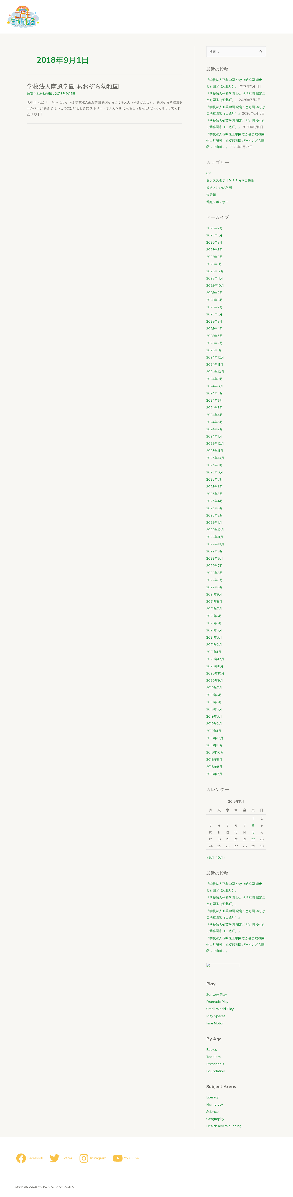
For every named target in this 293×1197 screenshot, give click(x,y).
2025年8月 (214, 300)
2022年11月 (214, 537)
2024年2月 (214, 429)
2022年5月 (214, 580)
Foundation (215, 1071)
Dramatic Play (217, 1002)
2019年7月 (214, 688)
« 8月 (210, 857)
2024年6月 (214, 400)
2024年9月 (214, 379)
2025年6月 (214, 314)
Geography (215, 1119)
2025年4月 (214, 329)
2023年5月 (214, 494)
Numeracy (214, 1104)
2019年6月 (214, 695)
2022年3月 (214, 587)
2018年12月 (214, 738)
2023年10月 (215, 458)
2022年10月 (215, 544)
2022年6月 (214, 573)
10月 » (220, 857)
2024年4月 (214, 415)
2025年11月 (214, 278)
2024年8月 (214, 386)
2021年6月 (214, 616)
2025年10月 (215, 285)
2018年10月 (215, 752)
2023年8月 (214, 472)
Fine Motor (215, 1023)
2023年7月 (214, 479)
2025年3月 (214, 336)
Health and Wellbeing (224, 1126)
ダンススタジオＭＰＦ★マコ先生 (230, 180)
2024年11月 (214, 364)
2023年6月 (214, 487)
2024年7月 (214, 393)
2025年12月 (215, 271)
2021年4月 (214, 630)
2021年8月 (214, 601)
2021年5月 (214, 623)
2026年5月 (214, 242)
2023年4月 (214, 501)
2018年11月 (214, 745)
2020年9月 (214, 680)
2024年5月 (214, 408)
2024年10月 (215, 372)
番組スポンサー (217, 202)
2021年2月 (214, 645)
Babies (211, 1050)
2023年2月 (214, 515)
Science (212, 1112)
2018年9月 (214, 759)
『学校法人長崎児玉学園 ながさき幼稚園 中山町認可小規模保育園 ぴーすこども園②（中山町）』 (238, 140)
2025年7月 (214, 307)
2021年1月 (213, 652)
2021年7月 (214, 609)
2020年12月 (215, 659)
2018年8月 (214, 767)
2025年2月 (214, 343)
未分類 (211, 195)
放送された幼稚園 (39, 94)
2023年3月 (214, 508)
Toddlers (213, 1057)
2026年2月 (214, 257)
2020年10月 (215, 673)
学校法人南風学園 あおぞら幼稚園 (73, 86)
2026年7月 (214, 228)
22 (253, 839)
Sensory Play (216, 995)
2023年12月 (215, 443)
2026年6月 (214, 235)
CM (208, 173)
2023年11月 (214, 451)
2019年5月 (214, 702)
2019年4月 (214, 709)
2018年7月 (214, 774)
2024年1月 (214, 436)
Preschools (215, 1064)
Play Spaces (215, 1016)
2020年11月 (214, 666)
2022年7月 (214, 566)
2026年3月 (214, 250)
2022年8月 (214, 558)
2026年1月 (214, 264)
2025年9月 (214, 293)
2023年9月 (214, 465)
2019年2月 (214, 724)
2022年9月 (214, 551)
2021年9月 (214, 594)
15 (253, 832)
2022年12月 (215, 530)
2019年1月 (213, 731)
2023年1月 (214, 522)
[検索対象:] (236, 51)
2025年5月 (214, 321)
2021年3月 (214, 637)
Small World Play (220, 1009)
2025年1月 (214, 350)
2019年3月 (214, 716)
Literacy (212, 1097)
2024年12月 (215, 357)
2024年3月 (214, 422)
